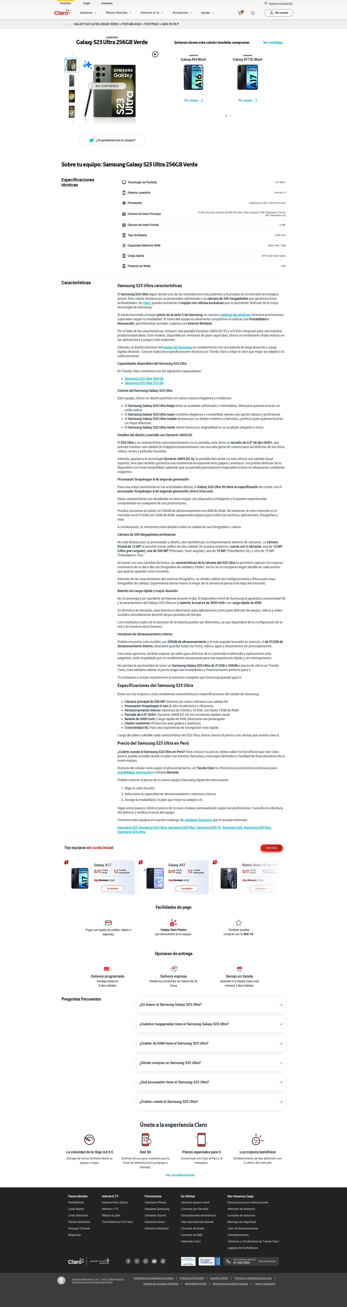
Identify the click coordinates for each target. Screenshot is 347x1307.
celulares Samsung (198, 820)
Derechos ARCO (219, 1278)
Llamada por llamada (194, 1209)
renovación (144, 772)
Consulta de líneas (192, 1228)
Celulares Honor (155, 1222)
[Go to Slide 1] (71, 65)
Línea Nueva (76, 1209)
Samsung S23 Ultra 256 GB (144, 379)
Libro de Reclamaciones (243, 1228)
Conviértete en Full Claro (117, 1222)
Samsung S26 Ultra (131, 832)
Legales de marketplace (243, 1248)
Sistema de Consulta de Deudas (230, 1283)
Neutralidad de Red (195, 1283)
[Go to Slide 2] (71, 80)
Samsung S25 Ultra (153, 827)
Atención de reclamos (241, 1209)
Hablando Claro (191, 1241)
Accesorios (180, 13)
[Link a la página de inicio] (66, 24)
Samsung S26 (232, 827)
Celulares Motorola (157, 1228)
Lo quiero (112, 888)
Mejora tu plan (111, 1215)
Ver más (271, 848)
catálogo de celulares (235, 315)
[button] (281, 3)
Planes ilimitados (79, 1222)
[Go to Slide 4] (71, 111)
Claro (147, 303)
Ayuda (205, 13)
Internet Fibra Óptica (115, 1202)
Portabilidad (76, 1202)
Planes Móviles (116, 13)
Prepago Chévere (79, 1228)
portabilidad (125, 772)
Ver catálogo (273, 43)
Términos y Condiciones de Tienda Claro (253, 1241)
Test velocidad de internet (197, 1222)
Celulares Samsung (157, 1209)
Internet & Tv (150, 13)
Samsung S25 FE (208, 827)
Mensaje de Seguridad (242, 1222)
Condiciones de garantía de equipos (153, 1278)
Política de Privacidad (192, 1278)
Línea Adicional (78, 1215)
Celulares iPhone (155, 1202)
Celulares (86, 13)
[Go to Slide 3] (71, 96)
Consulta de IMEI (191, 1235)
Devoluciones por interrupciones (248, 1202)
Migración (74, 1235)
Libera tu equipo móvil (195, 1202)
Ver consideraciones (180, 1175)
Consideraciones (238, 1235)
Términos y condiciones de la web (253, 1278)
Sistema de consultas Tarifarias (160, 1283)
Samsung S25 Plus (181, 827)
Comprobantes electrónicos (198, 1215)
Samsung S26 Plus (257, 827)
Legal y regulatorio (264, 1283)
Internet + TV (110, 1209)
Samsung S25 (127, 827)
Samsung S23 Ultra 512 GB (144, 383)
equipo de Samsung (177, 347)
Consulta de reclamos (241, 1215)
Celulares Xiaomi (155, 1215)
